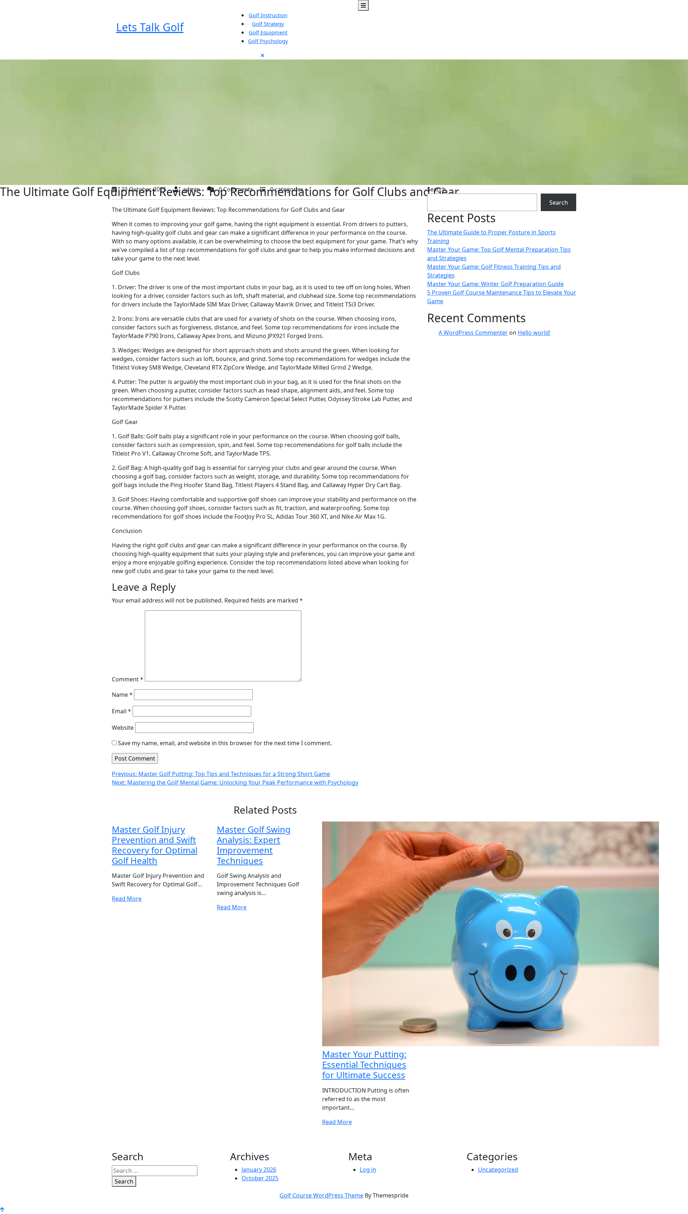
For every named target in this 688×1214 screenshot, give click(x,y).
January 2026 (259, 1169)
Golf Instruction (268, 15)
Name (122, 695)
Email (121, 711)
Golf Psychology (268, 40)
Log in (368, 1169)
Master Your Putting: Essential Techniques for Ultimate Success (364, 1064)
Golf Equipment (268, 32)
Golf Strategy (268, 23)
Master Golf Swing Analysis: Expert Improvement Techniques (254, 844)
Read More (127, 899)
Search (436, 189)
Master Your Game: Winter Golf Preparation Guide (495, 284)
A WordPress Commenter (473, 333)
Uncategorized (498, 1169)
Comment (127, 679)
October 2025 (260, 1178)
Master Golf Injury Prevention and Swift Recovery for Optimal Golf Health (154, 844)
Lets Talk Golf (149, 27)
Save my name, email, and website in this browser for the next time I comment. (225, 743)
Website (123, 728)
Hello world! (534, 333)
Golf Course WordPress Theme (321, 1195)
